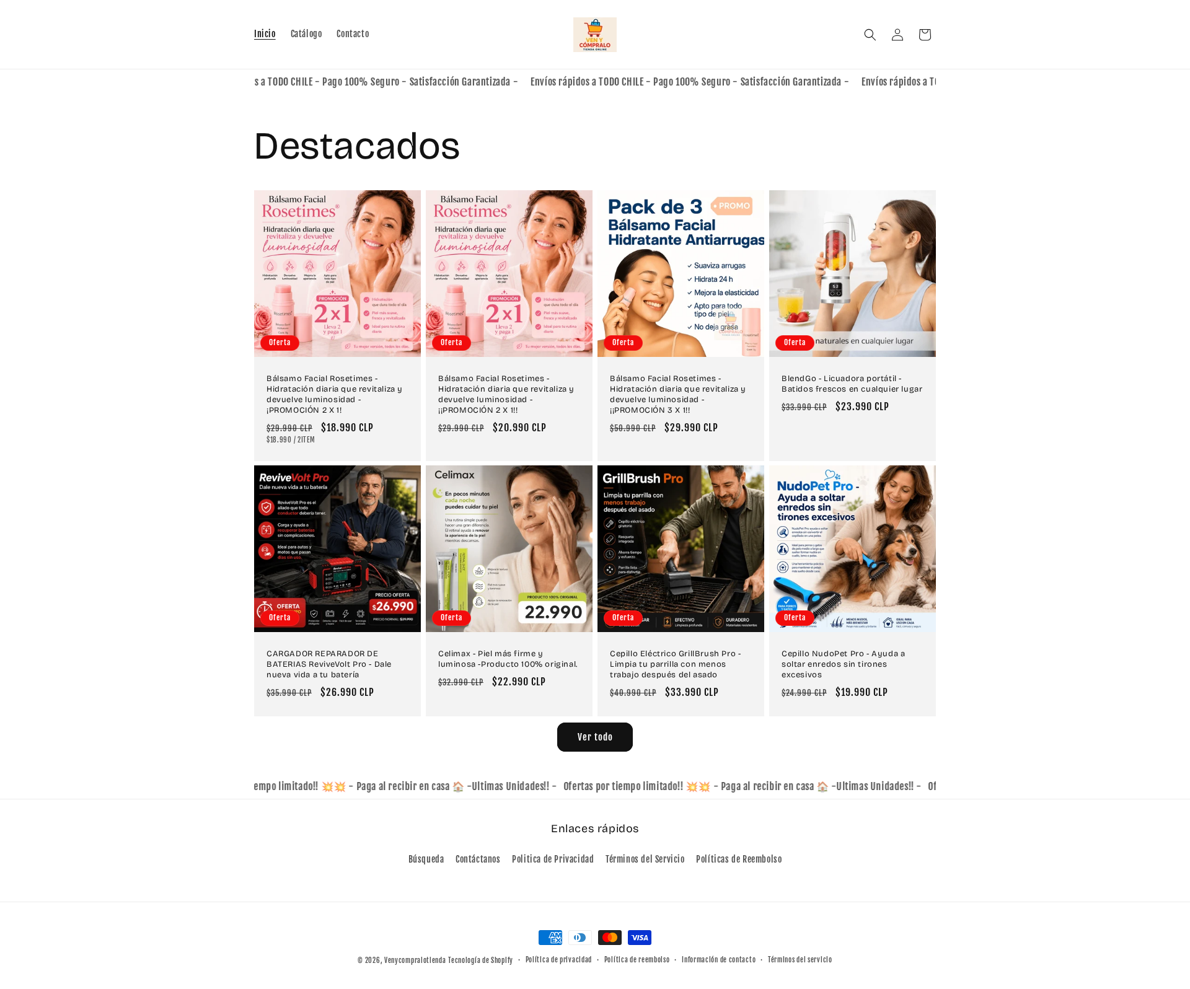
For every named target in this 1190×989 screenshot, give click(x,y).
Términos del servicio (800, 960)
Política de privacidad (559, 960)
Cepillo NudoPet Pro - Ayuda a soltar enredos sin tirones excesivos (843, 664)
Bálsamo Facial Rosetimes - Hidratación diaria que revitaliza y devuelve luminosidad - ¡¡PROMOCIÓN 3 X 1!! (678, 394)
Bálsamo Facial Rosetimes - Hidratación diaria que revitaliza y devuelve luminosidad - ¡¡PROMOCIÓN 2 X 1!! (506, 394)
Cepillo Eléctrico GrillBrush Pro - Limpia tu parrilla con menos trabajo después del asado (675, 664)
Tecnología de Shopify (480, 960)
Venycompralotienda (415, 960)
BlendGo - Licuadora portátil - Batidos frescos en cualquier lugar (852, 384)
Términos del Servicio (645, 859)
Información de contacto (719, 960)
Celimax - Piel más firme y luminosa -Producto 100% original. (508, 659)
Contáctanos (478, 859)
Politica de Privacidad (553, 859)
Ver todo (595, 737)
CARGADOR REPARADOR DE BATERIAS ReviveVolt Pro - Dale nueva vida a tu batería (329, 664)
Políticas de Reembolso (739, 859)
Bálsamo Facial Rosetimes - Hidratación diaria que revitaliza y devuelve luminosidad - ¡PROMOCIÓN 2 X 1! (335, 394)
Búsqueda (426, 859)
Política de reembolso (637, 960)
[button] (870, 34)
